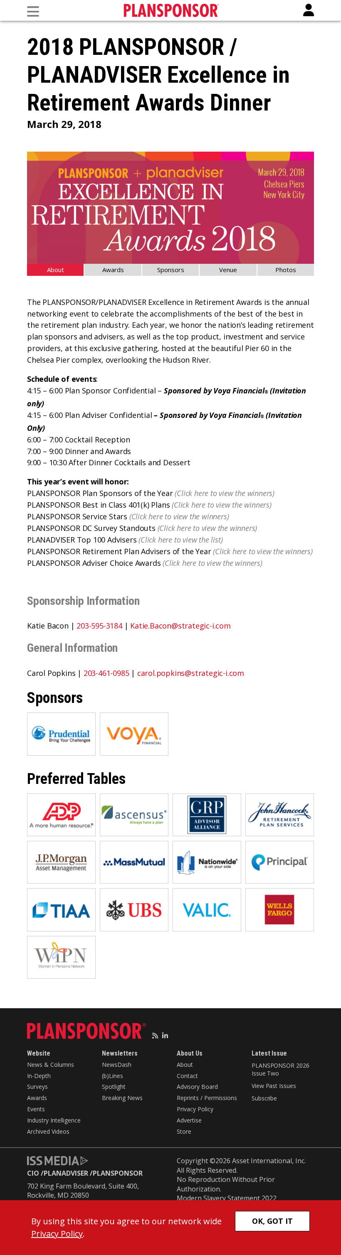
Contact (187, 1076)
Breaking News (122, 1098)
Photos (285, 269)
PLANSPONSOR (118, 1173)
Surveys (37, 1086)
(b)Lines (112, 1076)
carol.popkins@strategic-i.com (190, 673)
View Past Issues (274, 1086)
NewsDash (116, 1064)
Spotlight (114, 1086)
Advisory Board (197, 1086)
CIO (33, 1173)
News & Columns (50, 1064)
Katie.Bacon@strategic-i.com (180, 626)
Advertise (189, 1120)
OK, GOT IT (272, 1221)
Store (184, 1131)
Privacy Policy (195, 1109)
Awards (113, 269)
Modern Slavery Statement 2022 (227, 1198)
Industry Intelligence (54, 1120)
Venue (228, 269)
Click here (192, 493)
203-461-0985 (106, 673)
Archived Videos (48, 1131)
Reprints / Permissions (207, 1098)
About (55, 269)
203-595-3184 (99, 626)
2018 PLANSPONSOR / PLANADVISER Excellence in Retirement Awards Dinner (158, 74)
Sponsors (170, 269)
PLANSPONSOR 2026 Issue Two (280, 1069)
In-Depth (39, 1076)
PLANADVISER (66, 1173)
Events (36, 1109)
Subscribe (264, 1098)
